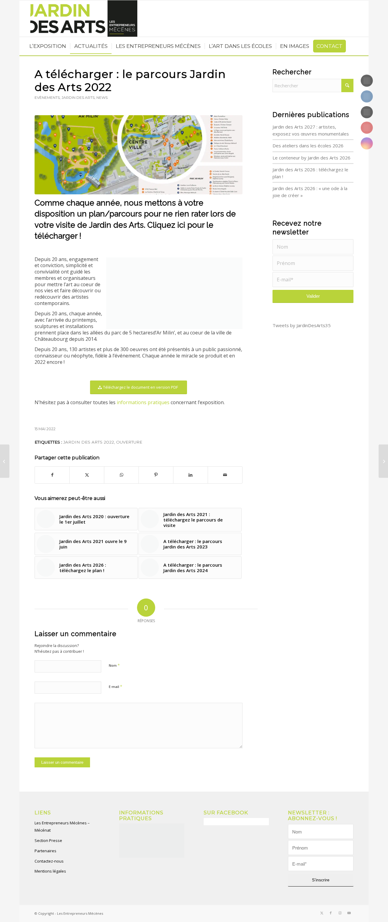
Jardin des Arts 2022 (88, 442)
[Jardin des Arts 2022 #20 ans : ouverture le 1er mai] (4, 461)
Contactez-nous (49, 861)
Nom (114, 665)
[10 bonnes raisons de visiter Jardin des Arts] (383, 461)
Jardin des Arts (78, 97)
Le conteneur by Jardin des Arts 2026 (311, 158)
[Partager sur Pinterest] (156, 475)
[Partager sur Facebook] (52, 475)
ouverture (129, 442)
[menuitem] (26, 18)
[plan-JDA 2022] (138, 154)
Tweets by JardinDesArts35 (302, 325)
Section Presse (48, 840)
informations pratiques (143, 402)
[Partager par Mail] (225, 475)
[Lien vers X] (321, 912)
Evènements (47, 97)
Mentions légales (50, 871)
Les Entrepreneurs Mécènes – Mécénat (62, 826)
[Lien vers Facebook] (330, 912)
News (102, 97)
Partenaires (45, 850)
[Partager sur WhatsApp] (121, 475)
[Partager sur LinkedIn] (190, 475)
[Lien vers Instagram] (339, 912)
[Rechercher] (26, 18)
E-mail (115, 686)
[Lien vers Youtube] (348, 912)
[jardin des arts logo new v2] (79, 18)
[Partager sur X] (87, 475)
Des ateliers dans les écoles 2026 (308, 145)
